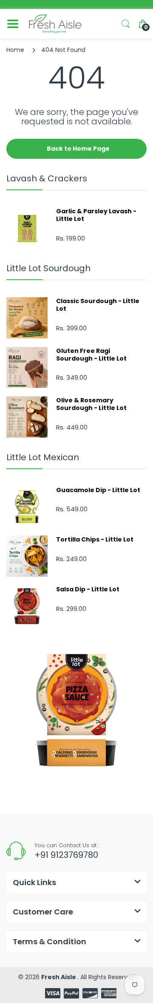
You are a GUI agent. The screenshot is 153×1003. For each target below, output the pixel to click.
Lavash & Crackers (46, 178)
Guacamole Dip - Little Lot (98, 490)
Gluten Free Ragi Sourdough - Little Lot (91, 354)
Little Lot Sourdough (48, 268)
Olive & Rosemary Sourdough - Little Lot (91, 404)
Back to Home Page (78, 148)
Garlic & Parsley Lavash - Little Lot (96, 215)
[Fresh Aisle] (55, 24)
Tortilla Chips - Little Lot (94, 539)
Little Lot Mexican (42, 457)
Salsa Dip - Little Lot (87, 589)
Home (15, 50)
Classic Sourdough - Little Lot (97, 304)
